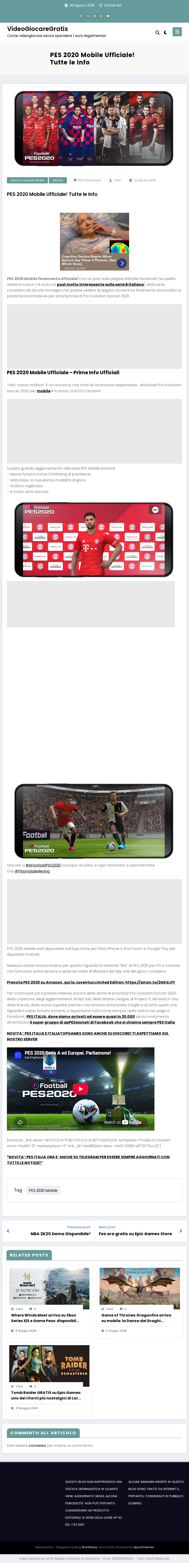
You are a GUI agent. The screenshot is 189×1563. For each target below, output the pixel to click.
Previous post (79, 1227)
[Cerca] (157, 32)
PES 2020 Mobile (89, 180)
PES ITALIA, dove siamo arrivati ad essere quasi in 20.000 (81, 1016)
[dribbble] (94, 16)
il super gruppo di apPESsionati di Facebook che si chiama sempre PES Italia (102, 1022)
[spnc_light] (165, 32)
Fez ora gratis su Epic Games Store (135, 1234)
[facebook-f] (81, 16)
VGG (117, 180)
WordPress (89, 1547)
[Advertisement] (94, 336)
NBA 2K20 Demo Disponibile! (61, 1234)
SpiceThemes (144, 1547)
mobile (43, 391)
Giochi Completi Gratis (27, 180)
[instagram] (101, 16)
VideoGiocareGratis (37, 28)
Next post (107, 1227)
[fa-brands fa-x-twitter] (88, 16)
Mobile (58, 180)
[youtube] (107, 16)
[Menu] (177, 31)
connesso (37, 1445)
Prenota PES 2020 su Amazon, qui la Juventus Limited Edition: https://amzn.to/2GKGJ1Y (91, 982)
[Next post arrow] (181, 1231)
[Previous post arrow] (8, 1231)
